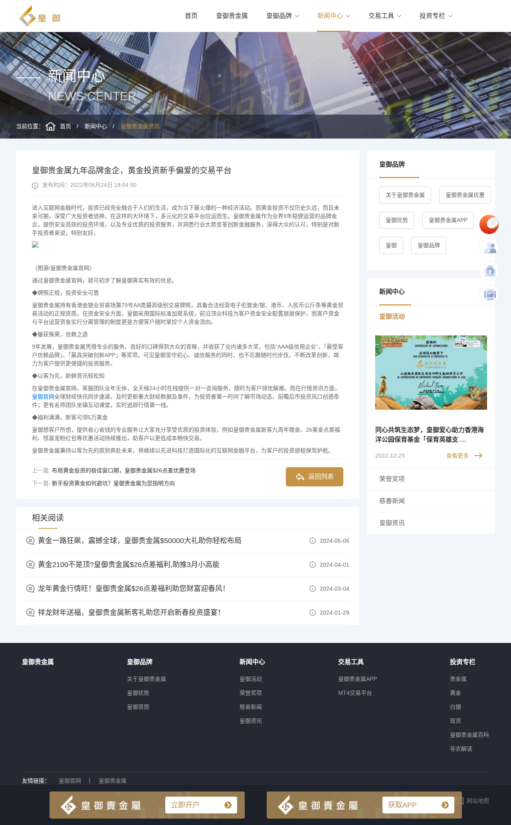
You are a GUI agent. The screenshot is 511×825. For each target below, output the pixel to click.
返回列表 (321, 476)
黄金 (455, 693)
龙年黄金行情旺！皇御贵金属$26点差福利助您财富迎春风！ (134, 589)
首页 (191, 15)
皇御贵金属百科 (469, 735)
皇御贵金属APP (448, 220)
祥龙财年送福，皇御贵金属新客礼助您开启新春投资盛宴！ (131, 613)
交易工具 (381, 15)
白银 (455, 707)
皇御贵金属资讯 (140, 126)
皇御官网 (43, 396)
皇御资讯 (251, 721)
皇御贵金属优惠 (465, 195)
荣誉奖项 (251, 693)
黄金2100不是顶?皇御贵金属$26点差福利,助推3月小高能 (129, 565)
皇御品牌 (279, 15)
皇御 (391, 245)
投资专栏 (432, 15)
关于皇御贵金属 (405, 195)
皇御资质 (138, 707)
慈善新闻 (251, 707)
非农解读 (461, 749)
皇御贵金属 (232, 15)
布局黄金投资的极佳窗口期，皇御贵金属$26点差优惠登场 (124, 470)
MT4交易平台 (355, 693)
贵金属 (458, 679)
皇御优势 (397, 220)
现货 (455, 721)
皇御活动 (251, 679)
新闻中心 (330, 15)
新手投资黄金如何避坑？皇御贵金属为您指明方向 (113, 483)
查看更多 (457, 455)
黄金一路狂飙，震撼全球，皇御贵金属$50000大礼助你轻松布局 (140, 541)
